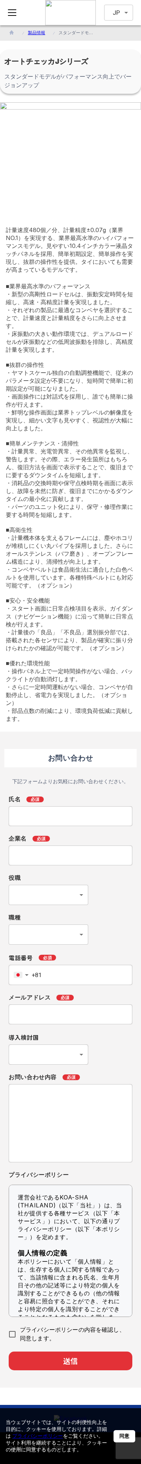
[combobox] (48, 895)
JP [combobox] (116, 12)
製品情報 (36, 32)
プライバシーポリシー (37, 1436)
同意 (124, 1436)
